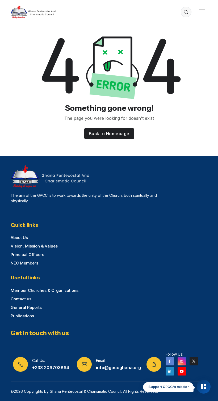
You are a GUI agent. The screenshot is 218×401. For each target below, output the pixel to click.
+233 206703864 (50, 367)
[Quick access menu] (204, 387)
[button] (186, 12)
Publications (22, 315)
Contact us (21, 298)
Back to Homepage (109, 133)
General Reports (26, 307)
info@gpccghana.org (118, 367)
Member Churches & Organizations (44, 290)
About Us (19, 237)
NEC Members (24, 263)
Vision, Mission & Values (34, 246)
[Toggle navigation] (202, 12)
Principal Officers (27, 254)
